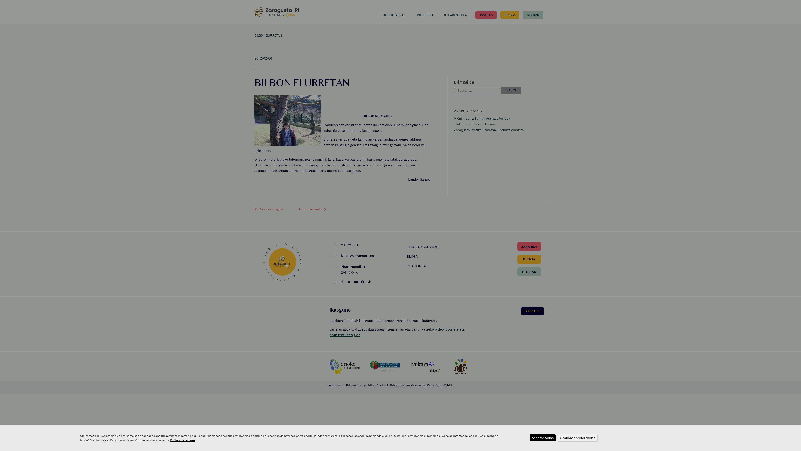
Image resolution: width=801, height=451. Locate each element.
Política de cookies (182, 440)
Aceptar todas (543, 438)
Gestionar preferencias (577, 438)
